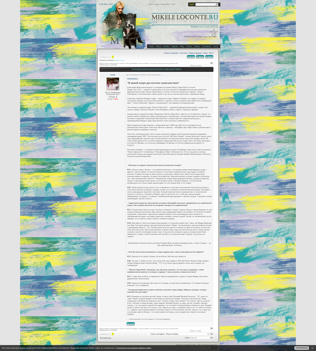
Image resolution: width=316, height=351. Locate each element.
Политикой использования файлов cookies (134, 348)
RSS (173, 4)
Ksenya (122, 60)
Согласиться (302, 348)
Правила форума (195, 53)
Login (157, 4)
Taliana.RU (213, 345)
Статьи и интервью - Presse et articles (137, 63)
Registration (165, 4)
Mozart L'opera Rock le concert (114, 63)
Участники (184, 53)
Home (151, 4)
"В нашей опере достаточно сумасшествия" (164, 63)
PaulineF (117, 60)
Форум (101, 63)
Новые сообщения (171, 53)
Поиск (205, 53)
